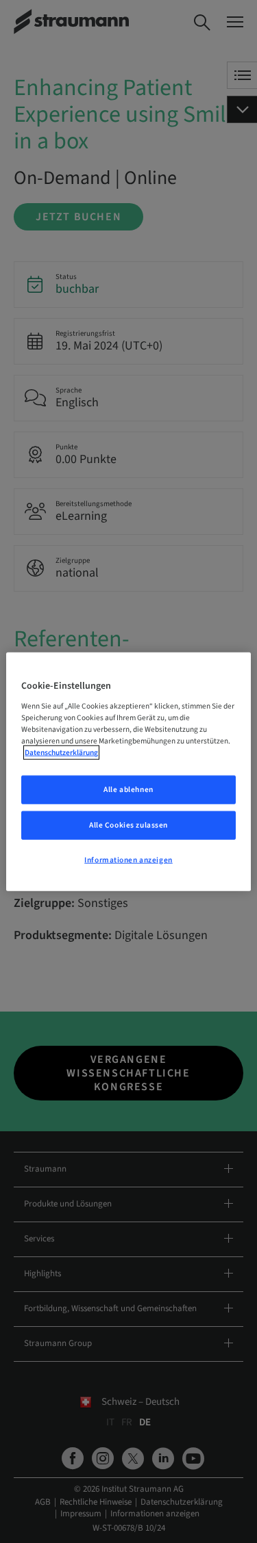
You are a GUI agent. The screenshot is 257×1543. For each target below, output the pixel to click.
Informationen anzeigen (128, 859)
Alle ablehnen (128, 789)
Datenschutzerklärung (61, 753)
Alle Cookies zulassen (128, 824)
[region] (128, 771)
